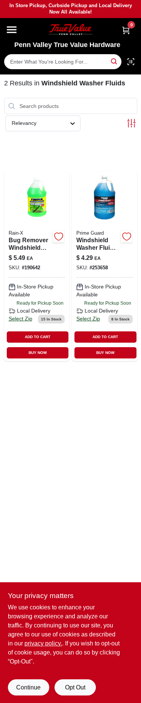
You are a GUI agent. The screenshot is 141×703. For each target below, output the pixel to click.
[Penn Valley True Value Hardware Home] (70, 29)
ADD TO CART (37, 337)
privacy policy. (43, 643)
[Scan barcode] (130, 61)
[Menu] (12, 30)
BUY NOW (38, 353)
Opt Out (75, 687)
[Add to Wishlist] (59, 237)
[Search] (114, 61)
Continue (28, 687)
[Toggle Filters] (131, 123)
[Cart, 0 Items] (126, 30)
